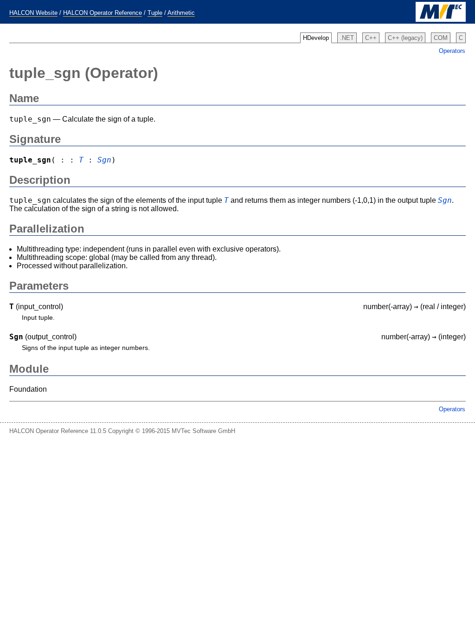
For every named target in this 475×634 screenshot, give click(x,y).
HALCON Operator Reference (102, 12)
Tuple (155, 12)
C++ (371, 37)
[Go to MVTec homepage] (441, 19)
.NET (347, 37)
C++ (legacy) (405, 37)
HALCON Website (33, 12)
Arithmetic (181, 12)
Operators (452, 50)
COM (441, 37)
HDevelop (316, 37)
